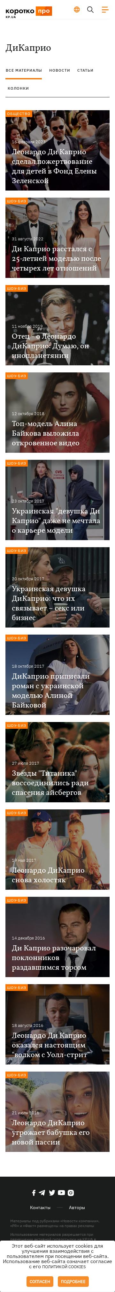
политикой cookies (64, 1267)
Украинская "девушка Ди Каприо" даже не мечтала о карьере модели (56, 521)
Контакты (40, 1207)
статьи (85, 70)
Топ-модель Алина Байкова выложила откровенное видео (46, 433)
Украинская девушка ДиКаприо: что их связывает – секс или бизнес (49, 603)
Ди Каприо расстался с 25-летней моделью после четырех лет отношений (56, 259)
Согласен (40, 1281)
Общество (19, 113)
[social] (34, 1192)
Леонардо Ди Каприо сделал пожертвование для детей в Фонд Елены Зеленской (54, 166)
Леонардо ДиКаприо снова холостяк (48, 875)
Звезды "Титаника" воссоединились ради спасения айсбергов (50, 783)
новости (59, 70)
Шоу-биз (16, 201)
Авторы (77, 1207)
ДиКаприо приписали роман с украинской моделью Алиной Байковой (51, 691)
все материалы (24, 70)
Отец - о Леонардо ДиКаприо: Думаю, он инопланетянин (50, 346)
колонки (18, 88)
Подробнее (73, 1281)
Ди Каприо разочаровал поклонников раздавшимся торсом (54, 958)
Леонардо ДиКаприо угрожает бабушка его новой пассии (51, 1132)
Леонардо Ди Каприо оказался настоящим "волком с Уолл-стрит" (51, 1045)
